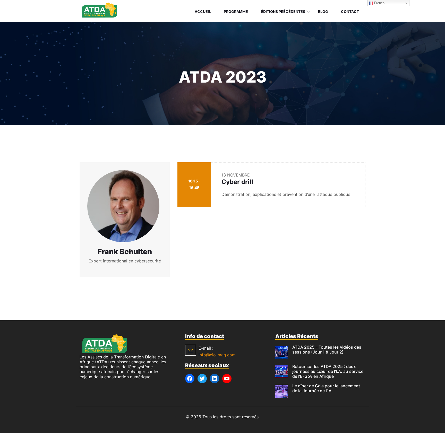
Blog (323, 11)
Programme (236, 11)
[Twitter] (202, 378)
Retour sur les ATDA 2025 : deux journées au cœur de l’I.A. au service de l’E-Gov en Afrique (327, 371)
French (378, 3)
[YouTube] (227, 378)
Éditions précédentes (283, 11)
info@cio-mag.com (217, 354)
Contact (350, 11)
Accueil (203, 11)
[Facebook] (189, 378)
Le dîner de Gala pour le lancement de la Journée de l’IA (326, 388)
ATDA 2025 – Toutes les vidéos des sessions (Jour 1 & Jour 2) (326, 349)
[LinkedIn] (214, 378)
